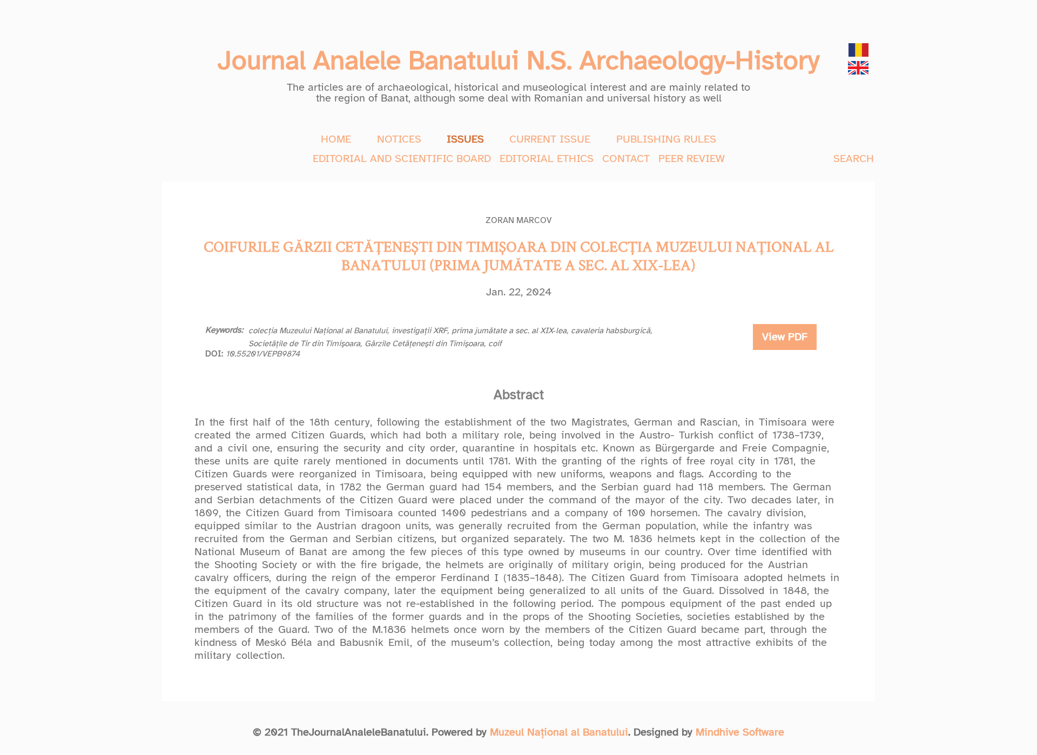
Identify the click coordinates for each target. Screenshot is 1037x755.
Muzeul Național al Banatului (559, 732)
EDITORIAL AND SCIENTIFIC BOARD (402, 158)
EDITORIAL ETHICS (547, 158)
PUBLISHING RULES (666, 139)
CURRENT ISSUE (549, 139)
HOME (336, 139)
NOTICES (399, 139)
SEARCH (853, 158)
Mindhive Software (740, 732)
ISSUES (465, 139)
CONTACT (626, 158)
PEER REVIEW (691, 158)
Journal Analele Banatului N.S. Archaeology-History (518, 60)
